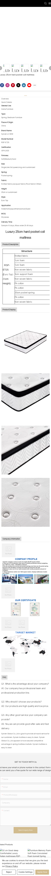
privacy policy (11, 866)
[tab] (25, 94)
